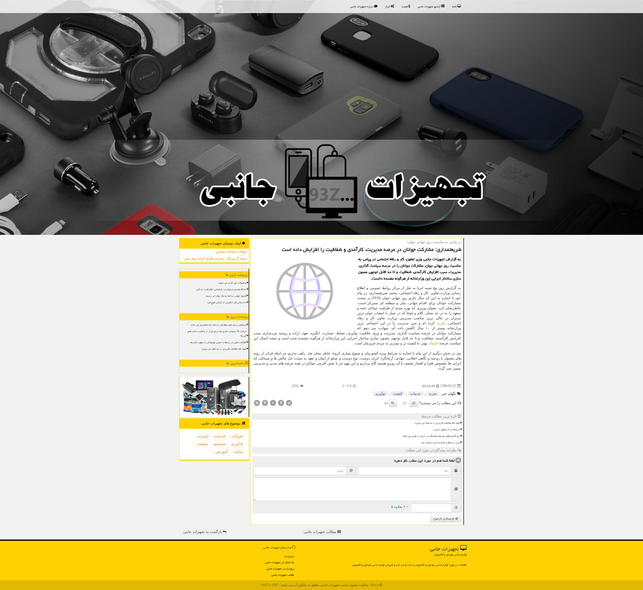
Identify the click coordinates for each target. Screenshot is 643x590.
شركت (237, 436)
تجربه (441, 323)
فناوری (237, 444)
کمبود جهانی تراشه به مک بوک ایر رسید (226, 295)
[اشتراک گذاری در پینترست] (265, 402)
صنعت (202, 444)
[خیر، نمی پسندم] (393, 403)
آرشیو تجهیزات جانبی (429, 6)
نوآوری (380, 394)
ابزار (388, 6)
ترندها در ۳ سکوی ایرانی (447, 429)
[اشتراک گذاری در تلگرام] (289, 402)
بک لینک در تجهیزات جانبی (279, 562)
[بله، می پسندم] (414, 403)
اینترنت (202, 436)
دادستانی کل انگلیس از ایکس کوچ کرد (226, 302)
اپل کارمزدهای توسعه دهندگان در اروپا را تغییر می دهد (431, 436)
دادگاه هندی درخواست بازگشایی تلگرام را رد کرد (221, 289)
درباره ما (289, 556)
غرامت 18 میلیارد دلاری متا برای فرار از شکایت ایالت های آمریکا (216, 333)
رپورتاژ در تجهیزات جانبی (280, 568)
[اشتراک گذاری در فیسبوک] (281, 402)
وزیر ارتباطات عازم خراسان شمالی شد (440, 442)
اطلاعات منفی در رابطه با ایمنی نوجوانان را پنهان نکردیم (218, 342)
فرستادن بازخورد (444, 518)
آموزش (222, 451)
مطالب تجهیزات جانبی (282, 574)
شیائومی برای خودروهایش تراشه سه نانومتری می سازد (218, 324)
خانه (454, 6)
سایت (238, 451)
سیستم (219, 444)
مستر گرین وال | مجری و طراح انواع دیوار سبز (215, 258)
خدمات (433, 343)
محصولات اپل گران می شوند (232, 282)
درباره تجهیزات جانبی (362, 6)
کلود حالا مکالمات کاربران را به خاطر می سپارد (437, 422)
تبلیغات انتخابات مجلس (231, 251)
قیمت (405, 6)
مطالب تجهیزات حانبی (320, 532)
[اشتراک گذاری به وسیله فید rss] (256, 402)
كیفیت (397, 394)
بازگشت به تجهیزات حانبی (203, 532)
